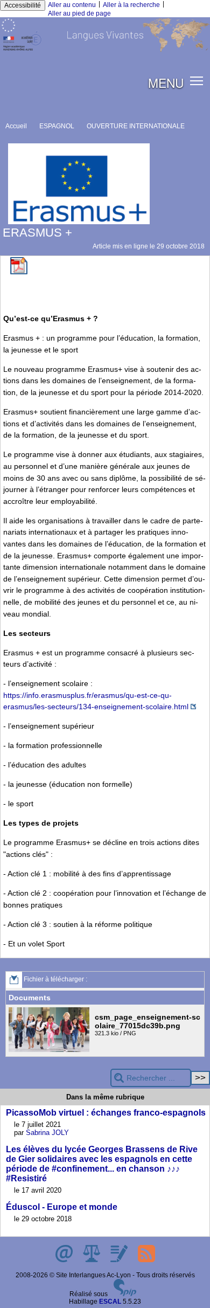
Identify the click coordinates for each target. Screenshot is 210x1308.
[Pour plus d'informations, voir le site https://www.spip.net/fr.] (125, 1294)
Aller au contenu (72, 5)
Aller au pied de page (79, 13)
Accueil (16, 126)
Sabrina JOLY (47, 1133)
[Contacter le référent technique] (65, 1260)
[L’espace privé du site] (120, 1260)
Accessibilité (22, 5)
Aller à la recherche (131, 5)
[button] (197, 80)
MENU (166, 82)
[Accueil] (105, 50)
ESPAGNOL (56, 126)
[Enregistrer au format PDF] (18, 272)
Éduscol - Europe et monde (61, 1207)
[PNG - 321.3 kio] (50, 1050)
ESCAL (110, 1301)
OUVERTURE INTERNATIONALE (136, 126)
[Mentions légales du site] (92, 1260)
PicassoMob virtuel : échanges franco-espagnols (106, 1112)
